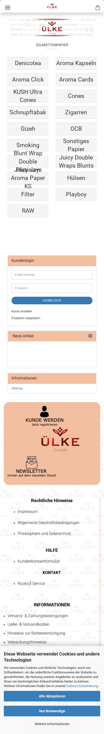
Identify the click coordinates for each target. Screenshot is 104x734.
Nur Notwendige (52, 711)
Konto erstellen (22, 311)
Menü (7, 7)
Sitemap (17, 388)
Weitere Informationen (52, 724)
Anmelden (52, 300)
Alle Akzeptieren (52, 696)
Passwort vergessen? (26, 318)
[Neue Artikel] (90, 336)
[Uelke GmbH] (52, 6)
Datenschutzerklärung (82, 686)
